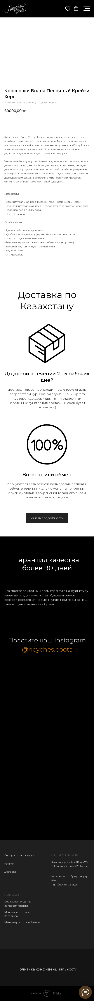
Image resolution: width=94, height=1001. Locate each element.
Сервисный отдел (15, 901)
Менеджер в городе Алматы (22, 922)
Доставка (10, 871)
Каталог (9, 863)
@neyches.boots (47, 649)
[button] (67, 8)
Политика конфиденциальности (47, 969)
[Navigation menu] (87, 9)
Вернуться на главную (18, 855)
